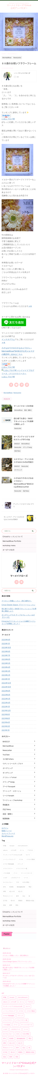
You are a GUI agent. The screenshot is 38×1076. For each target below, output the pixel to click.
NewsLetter (17, 392)
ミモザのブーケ (15, 878)
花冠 (4, 905)
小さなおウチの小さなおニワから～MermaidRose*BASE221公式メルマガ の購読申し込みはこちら (18, 351)
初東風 (11, 887)
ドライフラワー (8, 868)
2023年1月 (6, 679)
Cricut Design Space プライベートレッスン (18, 605)
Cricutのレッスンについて (13, 536)
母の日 (13, 900)
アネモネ (30, 850)
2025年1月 (6, 643)
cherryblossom (23, 845)
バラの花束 (6, 873)
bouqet (12, 845)
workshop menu (9, 545)
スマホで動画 (30, 859)
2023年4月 (6, 667)
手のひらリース (8, 896)
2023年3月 (6, 671)
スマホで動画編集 (8, 864)
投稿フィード (7, 831)
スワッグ (20, 864)
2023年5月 (6, 663)
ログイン (5, 828)
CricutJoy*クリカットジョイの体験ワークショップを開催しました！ (19, 622)
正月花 (5, 900)
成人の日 (12, 891)
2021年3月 (6, 726)
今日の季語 (25, 882)
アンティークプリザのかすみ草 (12, 855)
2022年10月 (6, 687)
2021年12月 (6, 710)
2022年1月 (6, 706)
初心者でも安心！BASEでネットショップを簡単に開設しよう (23, 421)
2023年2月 (6, 675)
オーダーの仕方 (8, 550)
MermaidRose (8, 392)
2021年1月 (6, 730)
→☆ (30, 306)
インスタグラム (8, 339)
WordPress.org (7, 836)
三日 (17, 882)
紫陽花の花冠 (30, 900)
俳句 (4, 887)
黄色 (17, 905)
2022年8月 (6, 691)
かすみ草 (13, 850)
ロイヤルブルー (8, 882)
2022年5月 (6, 699)
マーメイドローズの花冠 (23, 406)
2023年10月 (6, 647)
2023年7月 (6, 655)
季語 (30, 887)
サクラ (28, 855)
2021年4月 (6, 722)
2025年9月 (6, 640)
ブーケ (15, 873)
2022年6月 (6, 695)
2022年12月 (6, 683)
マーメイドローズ (26, 873)
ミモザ (5, 878)
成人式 (20, 891)
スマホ (21, 859)
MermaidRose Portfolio (12, 541)
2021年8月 (6, 718)
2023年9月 (6, 651)
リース (26, 878)
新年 (17, 896)
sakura (5, 850)
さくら (22, 850)
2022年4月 (6, 703)
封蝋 (4, 891)
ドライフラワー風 (21, 868)
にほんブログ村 (8, 119)
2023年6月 (6, 659)
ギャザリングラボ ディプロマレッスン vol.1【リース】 (18, 616)
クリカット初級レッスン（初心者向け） (17, 601)
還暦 (10, 905)
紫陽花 (20, 900)
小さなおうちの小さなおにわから (19, 1069)
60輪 (4, 845)
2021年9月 (6, 714)
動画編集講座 (21, 887)
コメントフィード (8, 833)
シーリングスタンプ (9, 859)
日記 (23, 896)
